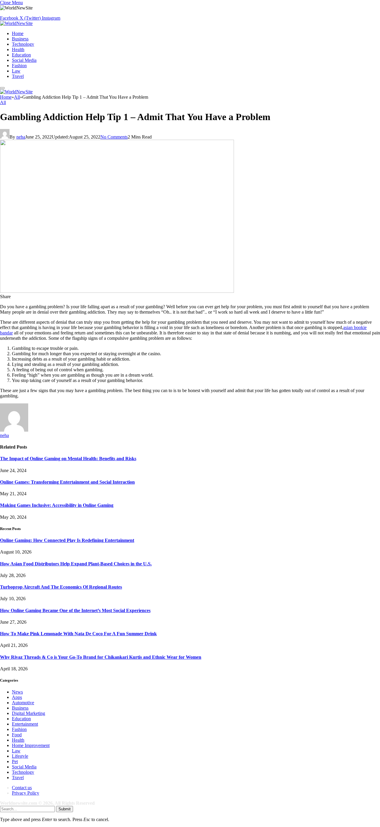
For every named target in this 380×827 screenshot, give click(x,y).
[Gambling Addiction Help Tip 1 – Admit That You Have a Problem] (117, 291)
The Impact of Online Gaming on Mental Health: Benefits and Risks (68, 458)
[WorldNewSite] (16, 23)
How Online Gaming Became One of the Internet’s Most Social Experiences (75, 610)
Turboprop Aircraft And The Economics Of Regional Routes (61, 586)
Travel (18, 76)
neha (20, 136)
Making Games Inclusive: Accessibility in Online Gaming (56, 505)
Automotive (23, 702)
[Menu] (2, 88)
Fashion (19, 65)
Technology (23, 44)
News (17, 691)
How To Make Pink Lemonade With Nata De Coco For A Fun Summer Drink (78, 633)
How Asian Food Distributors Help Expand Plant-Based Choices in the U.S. (76, 563)
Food (17, 734)
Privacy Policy (25, 792)
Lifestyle (20, 756)
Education (21, 54)
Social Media (24, 60)
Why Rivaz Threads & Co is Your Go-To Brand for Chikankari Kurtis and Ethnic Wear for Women (100, 657)
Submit (64, 809)
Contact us (22, 787)
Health (18, 49)
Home (17, 33)
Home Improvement (31, 745)
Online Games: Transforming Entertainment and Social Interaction (67, 482)
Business (20, 38)
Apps (17, 697)
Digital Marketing (28, 713)
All (3, 102)
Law (16, 70)
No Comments (114, 136)
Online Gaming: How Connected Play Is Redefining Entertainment (67, 540)
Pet (15, 761)
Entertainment (25, 724)
